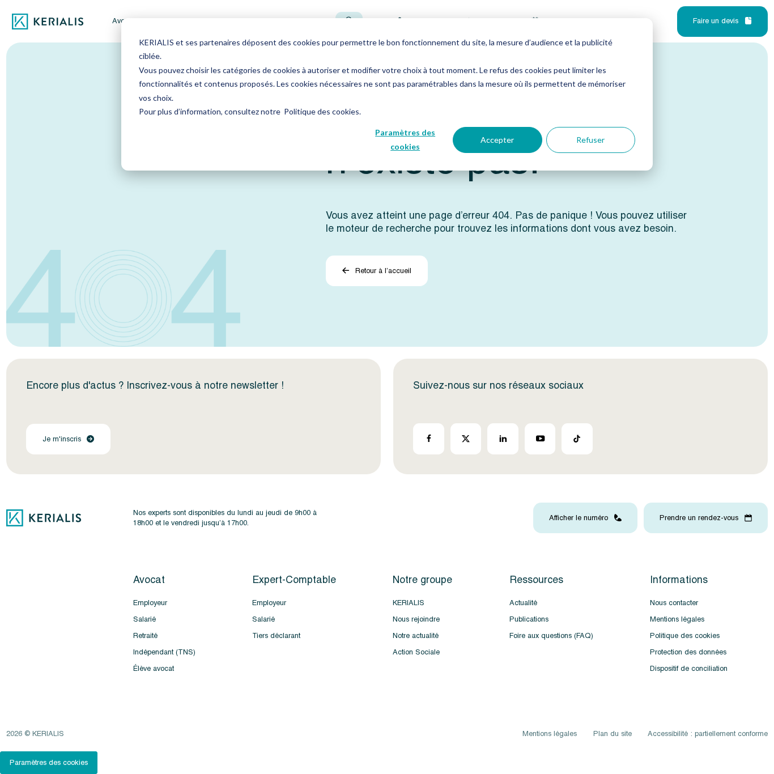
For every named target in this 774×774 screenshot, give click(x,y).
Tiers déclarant (276, 635)
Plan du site (612, 733)
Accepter (497, 139)
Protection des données (688, 652)
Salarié (144, 619)
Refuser (590, 139)
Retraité (145, 635)
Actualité (523, 603)
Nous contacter (674, 603)
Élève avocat (153, 668)
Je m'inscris (61, 439)
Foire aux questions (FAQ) (551, 635)
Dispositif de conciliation (689, 668)
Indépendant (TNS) (164, 652)
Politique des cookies (685, 635)
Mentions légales (677, 619)
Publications (528, 619)
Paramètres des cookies (405, 139)
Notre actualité (416, 635)
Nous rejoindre (416, 619)
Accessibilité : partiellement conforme (708, 733)
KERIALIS (408, 603)
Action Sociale (416, 652)
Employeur (150, 603)
